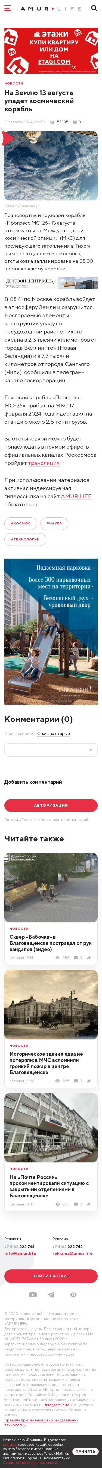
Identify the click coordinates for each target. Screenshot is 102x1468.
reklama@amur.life (72, 1253)
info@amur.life (20, 1253)
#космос (21, 523)
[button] (73, 1294)
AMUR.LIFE (76, 496)
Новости (13, 83)
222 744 (19, 1247)
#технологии (25, 539)
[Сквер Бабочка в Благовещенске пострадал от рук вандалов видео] (89, 958)
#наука (54, 523)
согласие (10, 1445)
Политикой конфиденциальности (30, 1463)
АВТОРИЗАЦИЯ (51, 805)
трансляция (44, 462)
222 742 (67, 1247)
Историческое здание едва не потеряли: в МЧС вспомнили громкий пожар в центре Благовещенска (46, 1063)
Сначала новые (19, 733)
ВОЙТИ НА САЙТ (51, 1276)
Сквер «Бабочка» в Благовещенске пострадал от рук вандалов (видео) (51, 943)
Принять (85, 1452)
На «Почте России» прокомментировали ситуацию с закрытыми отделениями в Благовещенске (49, 1186)
